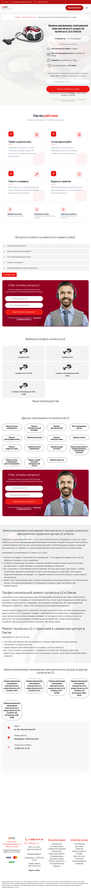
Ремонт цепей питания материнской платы (34, 463)
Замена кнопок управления (34, 448)
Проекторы (57, 851)
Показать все (9, 275)
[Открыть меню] (86, 7)
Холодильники (56, 846)
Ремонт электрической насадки (34, 428)
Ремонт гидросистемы (11, 448)
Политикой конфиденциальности (73, 100)
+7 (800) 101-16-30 (42, 2)
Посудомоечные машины (57, 864)
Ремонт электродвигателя (12, 438)
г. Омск (6, 2)
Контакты (79, 859)
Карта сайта (34, 870)
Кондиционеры (56, 856)
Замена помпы (79, 437)
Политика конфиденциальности (11, 843)
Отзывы (79, 854)
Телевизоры (57, 844)
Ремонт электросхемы (56, 438)
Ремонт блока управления (12, 427)
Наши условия (12, 846)
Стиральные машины (57, 849)
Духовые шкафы (57, 859)
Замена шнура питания (57, 448)
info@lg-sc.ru (33, 843)
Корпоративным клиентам (79, 862)
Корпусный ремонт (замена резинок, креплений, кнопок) (79, 450)
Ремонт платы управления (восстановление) (11, 462)
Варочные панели (56, 854)
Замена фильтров (34, 437)
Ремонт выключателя (57, 427)
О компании (79, 844)
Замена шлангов (57, 460)
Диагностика (79, 856)
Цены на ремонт (79, 851)
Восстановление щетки (79, 427)
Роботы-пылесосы (57, 861)
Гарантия (79, 849)
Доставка (79, 846)
